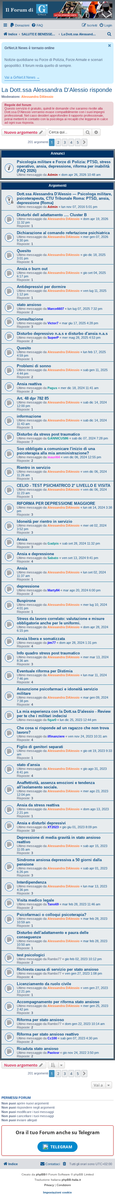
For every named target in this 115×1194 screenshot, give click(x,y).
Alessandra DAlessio (37, 96)
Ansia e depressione (35, 554)
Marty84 (53, 590)
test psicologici (31, 955)
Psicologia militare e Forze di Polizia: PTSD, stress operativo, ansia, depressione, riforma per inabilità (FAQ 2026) (64, 166)
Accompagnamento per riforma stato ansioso (58, 1002)
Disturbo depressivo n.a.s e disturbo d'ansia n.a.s (62, 333)
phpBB (40, 1174)
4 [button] (71, 142)
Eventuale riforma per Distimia (45, 671)
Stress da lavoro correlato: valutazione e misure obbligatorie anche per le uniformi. (60, 620)
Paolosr (53, 1052)
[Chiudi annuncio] (109, 45)
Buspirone (26, 600)
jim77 (51, 642)
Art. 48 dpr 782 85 (33, 398)
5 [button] (78, 142)
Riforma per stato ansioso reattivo (48, 1034)
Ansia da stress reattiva (38, 805)
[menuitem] (19, 25)
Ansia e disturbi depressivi (41, 823)
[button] (84, 142)
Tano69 (53, 904)
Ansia (22, 539)
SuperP (53, 337)
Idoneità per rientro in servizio (44, 521)
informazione (29, 416)
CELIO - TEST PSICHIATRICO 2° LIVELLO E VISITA (63, 485)
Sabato (52, 558)
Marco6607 (55, 308)
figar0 (51, 720)
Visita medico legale (35, 900)
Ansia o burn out (32, 269)
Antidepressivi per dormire (41, 287)
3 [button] (65, 142)
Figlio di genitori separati (40, 747)
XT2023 (53, 827)
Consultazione (30, 319)
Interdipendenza (31, 882)
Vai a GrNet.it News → (22, 77)
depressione (28, 586)
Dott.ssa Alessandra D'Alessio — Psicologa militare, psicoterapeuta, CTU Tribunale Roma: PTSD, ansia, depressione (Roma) (64, 198)
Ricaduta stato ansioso (37, 1048)
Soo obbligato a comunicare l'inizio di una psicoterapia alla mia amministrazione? (56, 450)
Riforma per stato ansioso (40, 1020)
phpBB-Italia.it (71, 1179)
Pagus (52, 388)
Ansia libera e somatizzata (41, 638)
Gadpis (53, 543)
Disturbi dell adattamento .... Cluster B (52, 215)
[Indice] (57, 9)
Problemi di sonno (34, 366)
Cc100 (52, 1038)
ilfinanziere (56, 736)
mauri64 (53, 457)
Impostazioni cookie (57, 1192)
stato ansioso (29, 304)
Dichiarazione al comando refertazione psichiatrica (63, 233)
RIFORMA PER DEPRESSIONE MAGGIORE (56, 503)
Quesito (24, 251)
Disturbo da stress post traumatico (48, 434)
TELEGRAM (61, 1147)
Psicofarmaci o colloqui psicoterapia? (51, 914)
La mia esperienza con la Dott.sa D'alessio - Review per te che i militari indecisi (64, 713)
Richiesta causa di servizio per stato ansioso (57, 969)
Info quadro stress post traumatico (48, 653)
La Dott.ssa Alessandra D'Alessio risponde (56, 90)
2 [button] (58, 142)
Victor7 (52, 323)
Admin (52, 174)
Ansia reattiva (29, 384)
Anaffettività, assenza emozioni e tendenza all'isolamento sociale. (56, 784)
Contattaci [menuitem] (52, 1164)
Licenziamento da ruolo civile (44, 984)
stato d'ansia (28, 765)
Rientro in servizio (33, 467)
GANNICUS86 (57, 438)
